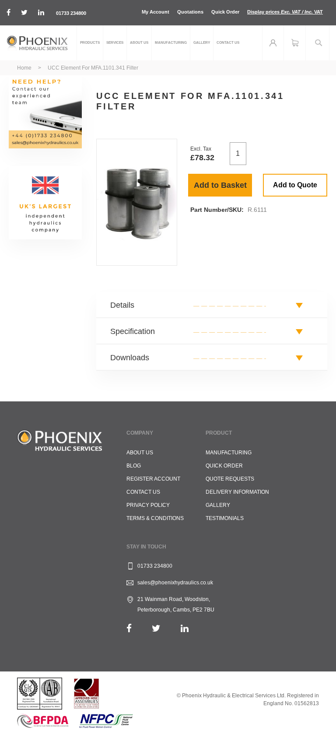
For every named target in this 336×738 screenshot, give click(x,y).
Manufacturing (229, 453)
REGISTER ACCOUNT (153, 479)
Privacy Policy (148, 505)
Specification (132, 331)
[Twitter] (156, 628)
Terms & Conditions (155, 518)
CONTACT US (143, 492)
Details (122, 305)
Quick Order (225, 11)
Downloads (129, 357)
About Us (139, 453)
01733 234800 (71, 13)
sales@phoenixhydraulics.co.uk (175, 583)
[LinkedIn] (185, 628)
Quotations (190, 11)
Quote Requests (230, 479)
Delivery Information (237, 492)
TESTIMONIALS (225, 518)
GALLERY (218, 505)
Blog (133, 466)
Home (24, 68)
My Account (155, 11)
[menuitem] (90, 42)
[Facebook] (129, 628)
